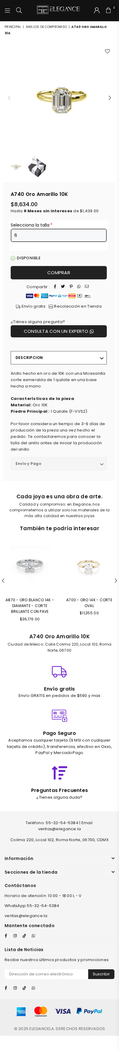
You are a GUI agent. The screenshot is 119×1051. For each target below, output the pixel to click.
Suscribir (101, 974)
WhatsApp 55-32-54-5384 (32, 906)
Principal (13, 27)
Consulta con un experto (57, 331)
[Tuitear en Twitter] (63, 287)
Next (109, 98)
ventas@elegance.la (26, 916)
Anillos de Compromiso (46, 27)
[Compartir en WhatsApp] (79, 287)
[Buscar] (19, 10)
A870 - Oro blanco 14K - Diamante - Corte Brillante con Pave (29, 605)
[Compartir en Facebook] (55, 287)
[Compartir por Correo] (87, 287)
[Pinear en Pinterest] (71, 287)
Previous (9, 98)
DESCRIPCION (29, 357)
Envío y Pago (28, 463)
